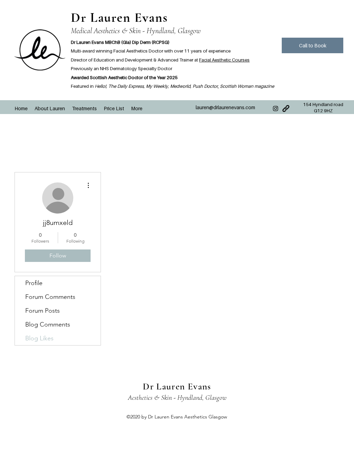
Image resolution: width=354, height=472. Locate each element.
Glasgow (215, 398)
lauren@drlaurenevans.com (225, 107)
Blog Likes (39, 338)
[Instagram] (275, 108)
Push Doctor (205, 86)
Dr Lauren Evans (119, 18)
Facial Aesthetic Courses (224, 60)
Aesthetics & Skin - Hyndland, (166, 398)
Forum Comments (50, 297)
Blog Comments (47, 324)
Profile (34, 283)
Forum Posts (42, 310)
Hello (100, 86)
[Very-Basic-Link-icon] (285, 108)
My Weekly (157, 86)
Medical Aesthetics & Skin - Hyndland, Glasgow (136, 30)
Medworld (180, 86)
